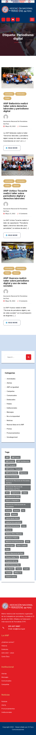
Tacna (19, 569)
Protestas (24, 557)
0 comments (23, 126)
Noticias (16, 185)
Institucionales (12, 408)
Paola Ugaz (10, 545)
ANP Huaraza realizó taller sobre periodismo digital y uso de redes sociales (16, 282)
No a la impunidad (13, 416)
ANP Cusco (15, 457)
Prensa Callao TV (12, 557)
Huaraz (8, 510)
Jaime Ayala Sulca (12, 518)
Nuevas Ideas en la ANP (15, 425)
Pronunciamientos (13, 433)
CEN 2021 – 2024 (7, 653)
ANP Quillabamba (23, 461)
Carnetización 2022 (12, 497)
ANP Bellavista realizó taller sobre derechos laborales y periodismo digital (16, 107)
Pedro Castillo (21, 545)
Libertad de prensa (12, 526)
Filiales (7, 98)
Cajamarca (15, 493)
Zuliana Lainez (11, 576)
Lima (23, 526)
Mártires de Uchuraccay (14, 542)
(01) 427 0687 (14, 626)
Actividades (9, 94)
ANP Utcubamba (11, 473)
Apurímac (23, 473)
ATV (7, 493)
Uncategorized (12, 437)
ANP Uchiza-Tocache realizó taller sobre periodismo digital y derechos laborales (15, 194)
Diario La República (12, 500)
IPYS (7, 514)
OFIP (27, 542)
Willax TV (17, 573)
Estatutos (4, 649)
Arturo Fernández (12, 477)
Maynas (8, 530)
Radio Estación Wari (13, 565)
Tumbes (8, 573)
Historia (4, 646)
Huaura (16, 510)
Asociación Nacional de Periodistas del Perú (14, 488)
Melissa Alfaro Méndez (14, 534)
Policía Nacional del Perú (14, 553)
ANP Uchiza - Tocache (13, 469)
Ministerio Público (12, 538)
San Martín (9, 569)
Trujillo (26, 569)
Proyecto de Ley (11, 561)
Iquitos (14, 514)
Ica (23, 510)
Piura (7, 549)
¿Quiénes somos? (7, 642)
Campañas (10, 391)
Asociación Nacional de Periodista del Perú (18, 482)
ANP (7, 457)
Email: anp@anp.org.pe (16, 629)
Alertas (9, 383)
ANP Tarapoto (10, 465)
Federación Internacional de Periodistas (15, 506)
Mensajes (10, 412)
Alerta (3, 705)
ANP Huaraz (10, 461)
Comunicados (12, 395)
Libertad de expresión (13, 522)
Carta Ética (5, 656)
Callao (25, 493)
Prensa (9, 429)
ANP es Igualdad (13, 387)
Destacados (21, 94)
